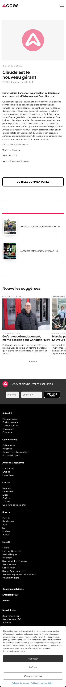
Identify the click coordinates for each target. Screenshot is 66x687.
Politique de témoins (20, 683)
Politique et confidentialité (42, 683)
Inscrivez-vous (52, 394)
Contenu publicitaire (12, 296)
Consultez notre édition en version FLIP (40, 226)
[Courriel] (31, 82)
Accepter (33, 658)
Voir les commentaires (33, 181)
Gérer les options (33, 676)
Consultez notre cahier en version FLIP (39, 250)
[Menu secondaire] (62, 5)
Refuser (33, 667)
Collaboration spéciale (17, 82)
